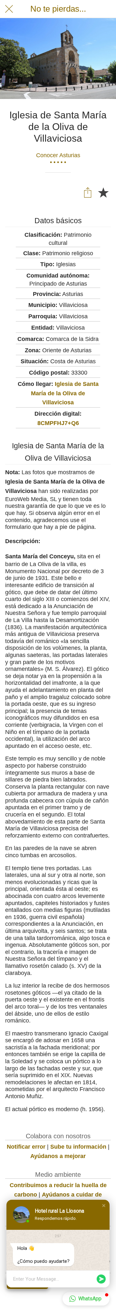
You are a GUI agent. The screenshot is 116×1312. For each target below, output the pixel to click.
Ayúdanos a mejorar (58, 1156)
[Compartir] (87, 192)
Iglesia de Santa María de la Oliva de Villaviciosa (65, 393)
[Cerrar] (9, 9)
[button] (104, 1205)
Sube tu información (78, 1146)
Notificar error (26, 1146)
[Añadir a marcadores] (103, 192)
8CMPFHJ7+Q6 (58, 423)
